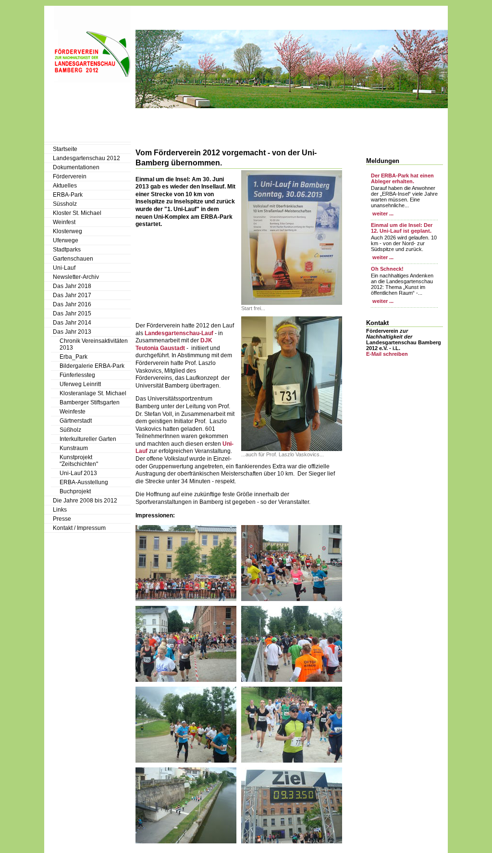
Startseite (65, 149)
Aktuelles (65, 185)
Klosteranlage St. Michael (93, 393)
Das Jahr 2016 (72, 304)
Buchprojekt (75, 491)
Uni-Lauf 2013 (78, 473)
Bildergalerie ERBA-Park (92, 366)
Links (60, 509)
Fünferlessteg (77, 375)
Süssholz (65, 204)
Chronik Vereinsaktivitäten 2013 (94, 344)
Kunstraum (74, 448)
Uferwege (65, 240)
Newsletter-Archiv (76, 277)
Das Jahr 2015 (72, 313)
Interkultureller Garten (88, 439)
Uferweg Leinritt (80, 384)
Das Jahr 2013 (72, 331)
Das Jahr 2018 (72, 286)
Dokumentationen (76, 167)
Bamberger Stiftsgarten (90, 402)
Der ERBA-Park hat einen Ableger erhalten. (402, 178)
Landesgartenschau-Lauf (178, 333)
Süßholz (70, 429)
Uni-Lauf (64, 267)
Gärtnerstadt (76, 420)
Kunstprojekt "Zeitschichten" (79, 460)
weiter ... (382, 213)
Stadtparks (67, 249)
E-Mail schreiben (387, 354)
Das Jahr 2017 (72, 295)
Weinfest (64, 222)
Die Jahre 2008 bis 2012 (85, 500)
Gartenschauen (73, 258)
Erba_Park (73, 356)
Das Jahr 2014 (72, 322)
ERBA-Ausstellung (84, 482)
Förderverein (69, 176)
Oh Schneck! (387, 269)
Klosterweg (67, 231)
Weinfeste (73, 411)
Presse (62, 518)
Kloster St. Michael (77, 213)
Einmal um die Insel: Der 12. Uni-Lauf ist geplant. (401, 228)
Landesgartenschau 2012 (86, 158)
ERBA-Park (68, 194)
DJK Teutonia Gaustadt (173, 344)
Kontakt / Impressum (79, 528)
